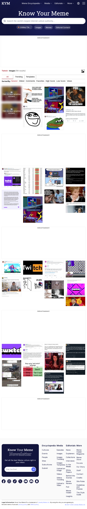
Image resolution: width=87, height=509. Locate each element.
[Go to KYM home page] (6, 4)
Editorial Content (63, 27)
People (45, 457)
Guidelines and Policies (80, 487)
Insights (69, 496)
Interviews (70, 461)
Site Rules (80, 481)
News (68, 450)
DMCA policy (35, 504)
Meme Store (78, 458)
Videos (59, 474)
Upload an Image (61, 469)
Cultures (45, 450)
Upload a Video (60, 484)
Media (47, 3)
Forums (79, 463)
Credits (79, 478)
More (70, 3)
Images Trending (60, 458)
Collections (70, 457)
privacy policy (23, 504)
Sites (44, 461)
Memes (49, 27)
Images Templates (61, 464)
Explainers (70, 453)
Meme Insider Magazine (80, 452)
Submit (45, 468)
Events (45, 453)
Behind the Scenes (70, 477)
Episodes (60, 450)
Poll (67, 487)
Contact (79, 474)
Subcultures (47, 465)
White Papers (69, 471)
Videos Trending (60, 479)
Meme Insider (68, 492)
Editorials (58, 3)
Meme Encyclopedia (30, 3)
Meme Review (69, 482)
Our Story (80, 467)
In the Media (68, 466)
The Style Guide (80, 494)
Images (38, 27)
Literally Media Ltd (44, 502)
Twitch (5, 71)
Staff (78, 470)
